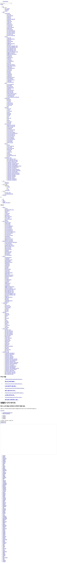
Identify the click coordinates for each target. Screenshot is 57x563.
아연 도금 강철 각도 (11, 134)
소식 (3, 181)
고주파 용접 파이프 (8, 300)
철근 (8, 106)
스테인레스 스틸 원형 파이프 (12, 167)
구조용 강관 (9, 75)
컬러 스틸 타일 (10, 86)
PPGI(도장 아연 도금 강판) (8, 241)
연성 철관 (9, 72)
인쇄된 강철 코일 (8, 243)
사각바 (6, 326)
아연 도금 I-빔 (10, 140)
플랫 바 (8, 120)
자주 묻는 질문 (8, 192)
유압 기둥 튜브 (10, 78)
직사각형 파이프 (10, 61)
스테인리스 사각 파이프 (11, 168)
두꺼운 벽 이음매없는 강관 (12, 47)
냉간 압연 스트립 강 (11, 33)
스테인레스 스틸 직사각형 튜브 (13, 169)
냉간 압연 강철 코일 (11, 30)
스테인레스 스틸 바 (11, 177)
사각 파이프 (7, 280)
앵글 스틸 (9, 122)
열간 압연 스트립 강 (9, 333)
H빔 (5, 319)
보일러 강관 (9, 69)
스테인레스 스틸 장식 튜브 (12, 171)
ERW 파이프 (9, 55)
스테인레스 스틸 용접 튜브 (12, 164)
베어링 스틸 (9, 149)
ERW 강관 (9, 37)
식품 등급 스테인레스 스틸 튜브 (13, 174)
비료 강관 (9, 58)
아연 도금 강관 (8, 234)
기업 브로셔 (7, 190)
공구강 (8, 156)
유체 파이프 (9, 76)
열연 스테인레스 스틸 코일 (12, 160)
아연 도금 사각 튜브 (11, 132)
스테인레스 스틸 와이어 (11, 178)
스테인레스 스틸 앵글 (11, 175)
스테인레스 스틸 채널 (11, 176)
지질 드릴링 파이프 (11, 68)
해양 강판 (9, 20)
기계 (8, 189)
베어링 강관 (7, 265)
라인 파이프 (9, 70)
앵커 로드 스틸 (10, 104)
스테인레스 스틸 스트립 (11, 162)
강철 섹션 (7, 107)
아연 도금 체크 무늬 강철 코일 (13, 97)
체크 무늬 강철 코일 (11, 35)
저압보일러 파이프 (10, 77)
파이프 (6, 36)
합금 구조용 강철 (10, 148)
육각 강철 (9, 113)
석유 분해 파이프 (10, 82)
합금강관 (9, 71)
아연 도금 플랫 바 (8, 227)
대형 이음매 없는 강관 (11, 49)
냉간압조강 (9, 154)
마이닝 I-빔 (9, 121)
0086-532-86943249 (6, 413)
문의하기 (4, 195)
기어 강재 (9, 150)
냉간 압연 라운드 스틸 (11, 155)
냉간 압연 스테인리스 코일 (12, 161)
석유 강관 (9, 42)
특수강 (6, 143)
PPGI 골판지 (9, 85)
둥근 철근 (9, 100)
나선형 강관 (9, 56)
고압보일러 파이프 (10, 79)
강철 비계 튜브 (10, 41)
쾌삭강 (8, 153)
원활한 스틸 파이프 (11, 43)
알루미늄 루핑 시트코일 (11, 93)
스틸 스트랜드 (7, 307)
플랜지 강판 (9, 23)
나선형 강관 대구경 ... (10, 395)
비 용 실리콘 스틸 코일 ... (11, 386)
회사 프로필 (7, 8)
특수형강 (9, 114)
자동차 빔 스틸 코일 (11, 19)
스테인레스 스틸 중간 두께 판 (13, 163)
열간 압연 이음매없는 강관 (10, 294)
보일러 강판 (9, 21)
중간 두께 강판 (10, 15)
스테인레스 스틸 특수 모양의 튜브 (13, 170)
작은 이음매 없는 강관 (11, 48)
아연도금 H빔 (9, 141)
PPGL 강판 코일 (10, 92)
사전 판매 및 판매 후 (9, 193)
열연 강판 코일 (10, 29)
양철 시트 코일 (10, 142)
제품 (3, 12)
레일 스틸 (9, 118)
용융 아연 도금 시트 (11, 126)
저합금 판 (9, 16)
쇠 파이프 (9, 62)
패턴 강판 (7, 347)
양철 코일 (7, 250)
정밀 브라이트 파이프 (11, 65)
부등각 (8, 112)
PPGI (6, 83)
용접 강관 (9, 40)
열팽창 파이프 (10, 57)
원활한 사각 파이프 (6, 202)
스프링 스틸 (9, 26)
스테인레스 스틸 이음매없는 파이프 (14, 165)
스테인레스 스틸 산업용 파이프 (13, 172)
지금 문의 (2, 410)
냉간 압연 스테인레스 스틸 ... (11, 399)
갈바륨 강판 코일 (10, 87)
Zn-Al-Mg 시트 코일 (11, 94)
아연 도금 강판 (10, 127)
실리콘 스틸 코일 (10, 27)
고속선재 (9, 101)
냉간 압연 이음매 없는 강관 (12, 51)
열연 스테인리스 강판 (11, 158)
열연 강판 (9, 14)
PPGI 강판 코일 (10, 91)
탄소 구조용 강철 (10, 146)
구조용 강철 (7, 98)
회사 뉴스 (7, 182)
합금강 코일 (9, 28)
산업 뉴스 (7, 183)
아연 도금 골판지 (10, 84)
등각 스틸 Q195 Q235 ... (10, 390)
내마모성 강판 (7, 340)
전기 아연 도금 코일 (11, 129)
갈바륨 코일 (9, 128)
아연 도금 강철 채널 (11, 139)
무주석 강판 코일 (10, 90)
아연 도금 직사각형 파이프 (12, 133)
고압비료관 (7, 258)
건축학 (8, 186)
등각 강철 (9, 108)
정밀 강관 (9, 44)
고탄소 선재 (9, 105)
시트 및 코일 (7, 13)
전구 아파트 (9, 111)
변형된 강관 (7, 273)
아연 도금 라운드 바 (11, 135)
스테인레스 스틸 (8, 157)
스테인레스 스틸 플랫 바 (12, 179)
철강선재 (9, 99)
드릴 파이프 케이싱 (11, 64)
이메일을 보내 (3, 422)
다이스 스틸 (9, 147)
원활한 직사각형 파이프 (11, 54)
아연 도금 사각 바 (10, 136)
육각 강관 (9, 63)
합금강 (8, 144)
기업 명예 (7, 9)
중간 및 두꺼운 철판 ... (10, 381)
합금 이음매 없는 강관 (11, 50)
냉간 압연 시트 (10, 34)
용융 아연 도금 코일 (11, 125)
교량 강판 (9, 22)
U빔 (8, 119)
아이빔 (8, 115)
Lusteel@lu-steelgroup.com (7, 412)
